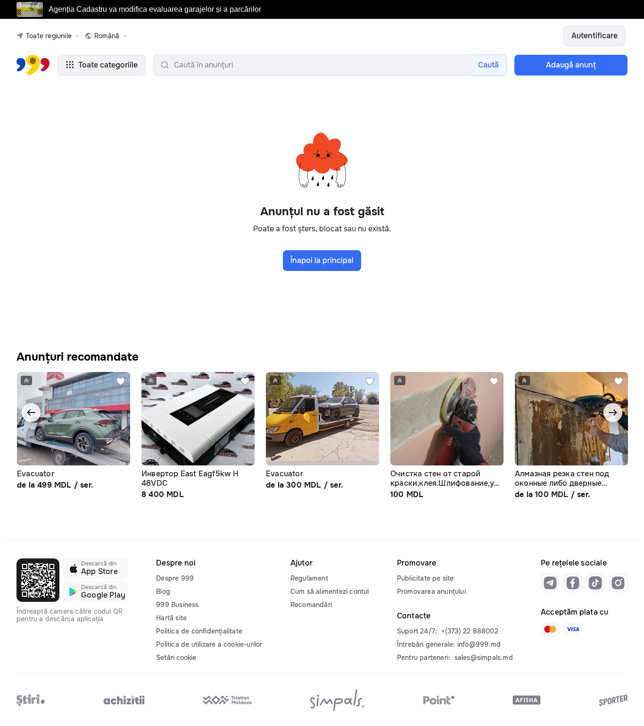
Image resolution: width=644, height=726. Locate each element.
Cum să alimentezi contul (329, 591)
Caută (488, 65)
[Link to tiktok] (595, 583)
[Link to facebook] (572, 583)
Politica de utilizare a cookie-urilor (209, 644)
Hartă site (171, 618)
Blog (163, 591)
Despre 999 (175, 578)
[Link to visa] (572, 629)
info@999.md (479, 644)
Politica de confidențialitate (199, 631)
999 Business (177, 604)
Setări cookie (176, 657)
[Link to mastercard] (550, 629)
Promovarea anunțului (431, 591)
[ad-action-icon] (120, 381)
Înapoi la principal (322, 260)
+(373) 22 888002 (469, 631)
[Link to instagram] (618, 583)
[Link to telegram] (550, 583)
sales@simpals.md (483, 657)
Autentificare (594, 36)
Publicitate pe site (425, 578)
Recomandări (311, 604)
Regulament (309, 578)
